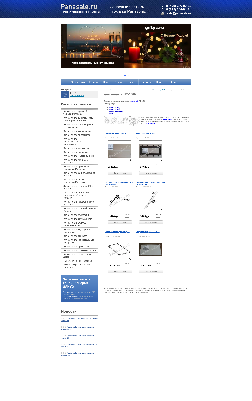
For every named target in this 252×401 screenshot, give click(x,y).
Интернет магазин (116, 90)
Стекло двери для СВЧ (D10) (116, 133)
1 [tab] (125, 75)
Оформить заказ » (77, 96)
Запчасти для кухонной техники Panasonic (138, 90)
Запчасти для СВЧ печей (161, 90)
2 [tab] (129, 75)
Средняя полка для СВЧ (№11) (148, 232)
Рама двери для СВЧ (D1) (146, 133)
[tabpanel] (126, 46)
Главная (106, 90)
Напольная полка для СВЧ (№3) (117, 232)
